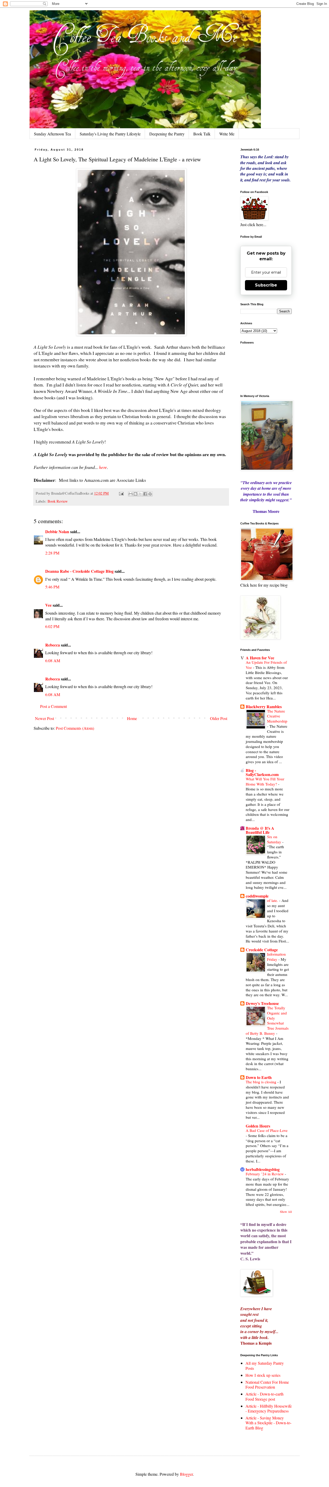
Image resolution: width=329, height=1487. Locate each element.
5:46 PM (52, 586)
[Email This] (130, 493)
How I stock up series (262, 1375)
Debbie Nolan (57, 531)
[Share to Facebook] (145, 493)
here (103, 467)
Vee (48, 605)
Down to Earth (259, 1077)
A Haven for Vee (260, 658)
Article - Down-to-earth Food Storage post (264, 1396)
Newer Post (44, 718)
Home (132, 718)
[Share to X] (140, 493)
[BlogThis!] (135, 493)
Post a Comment (53, 706)
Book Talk (202, 133)
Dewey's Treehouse (262, 1003)
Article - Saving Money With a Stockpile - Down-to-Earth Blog (268, 1422)
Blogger (186, 1474)
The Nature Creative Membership (277, 716)
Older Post (218, 718)
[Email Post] (121, 493)
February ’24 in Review (265, 1173)
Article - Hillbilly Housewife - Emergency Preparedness (268, 1408)
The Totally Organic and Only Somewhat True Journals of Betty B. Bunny (267, 1020)
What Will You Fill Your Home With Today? (265, 781)
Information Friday (276, 957)
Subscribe (266, 285)
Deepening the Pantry (167, 133)
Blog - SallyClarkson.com (262, 772)
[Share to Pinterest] (150, 493)
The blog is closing (261, 1081)
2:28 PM (52, 553)
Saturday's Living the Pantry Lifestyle (110, 133)
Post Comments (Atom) (75, 728)
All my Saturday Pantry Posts (264, 1365)
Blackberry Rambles (264, 706)
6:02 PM (52, 626)
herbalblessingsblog (263, 1169)
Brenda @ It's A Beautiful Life (260, 830)
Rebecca (52, 645)
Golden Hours (258, 1126)
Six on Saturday (274, 839)
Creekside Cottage (262, 950)
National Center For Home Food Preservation (267, 1384)
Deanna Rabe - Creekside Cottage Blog (79, 571)
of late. (273, 900)
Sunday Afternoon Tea (52, 133)
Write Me (226, 133)
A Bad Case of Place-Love (267, 1130)
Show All (286, 1211)
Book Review (58, 501)
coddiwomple (257, 896)
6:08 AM (52, 660)
